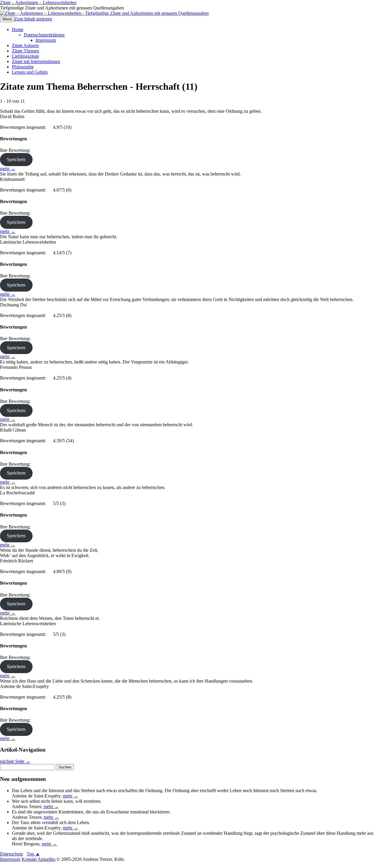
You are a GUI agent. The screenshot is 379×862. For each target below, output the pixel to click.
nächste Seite (15, 761)
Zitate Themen (25, 50)
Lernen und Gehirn (30, 72)
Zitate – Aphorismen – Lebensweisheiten (38, 2)
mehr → (7, 168)
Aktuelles (46, 859)
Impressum (46, 40)
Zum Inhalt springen (33, 18)
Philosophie (23, 66)
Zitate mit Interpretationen (36, 61)
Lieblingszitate (25, 56)
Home (17, 29)
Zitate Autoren (25, 45)
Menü (7, 19)
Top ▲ (33, 853)
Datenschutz (11, 853)
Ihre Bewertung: (16, 150)
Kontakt (29, 859)
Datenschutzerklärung (44, 34)
